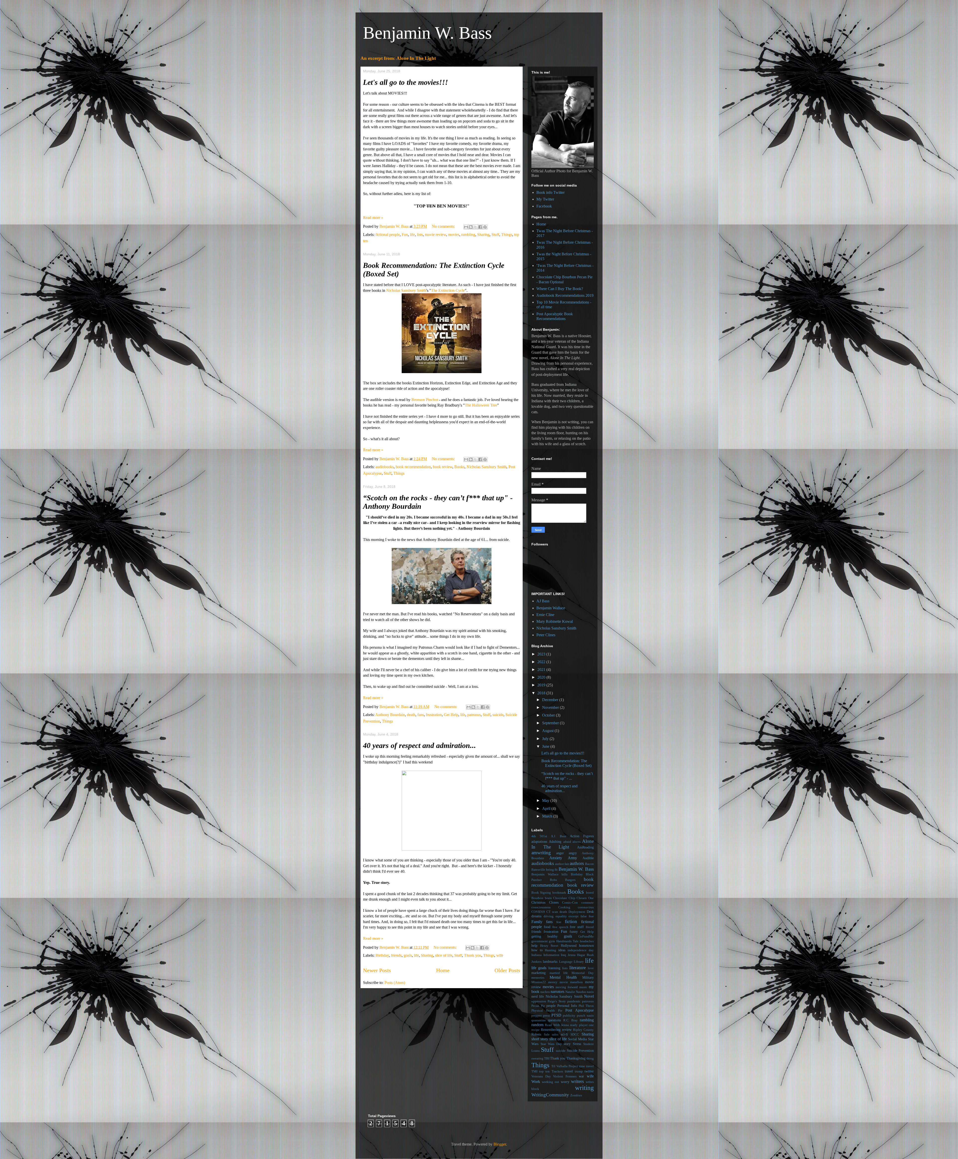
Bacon (589, 864)
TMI (534, 1071)
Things (506, 234)
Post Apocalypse (579, 1010)
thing (590, 1058)
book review (442, 467)
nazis (590, 992)
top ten (544, 1071)
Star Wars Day (551, 1044)
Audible (588, 858)
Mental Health (563, 977)
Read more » (373, 217)
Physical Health (543, 1010)
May (546, 800)
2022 (541, 662)
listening (554, 968)
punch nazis (585, 1015)
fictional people (387, 234)
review (567, 1030)
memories (537, 977)
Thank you (472, 955)
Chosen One (585, 898)
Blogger (499, 1144)
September (551, 723)
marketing (538, 973)
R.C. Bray (570, 1020)
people (551, 1006)
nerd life (537, 996)
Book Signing (541, 892)
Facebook (544, 206)
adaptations (539, 841)
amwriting (541, 852)
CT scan (552, 912)
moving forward (567, 987)
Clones (554, 902)
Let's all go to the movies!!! (405, 82)
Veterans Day (541, 1076)
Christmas (538, 902)
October (549, 715)
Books (459, 467)
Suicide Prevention (580, 1051)
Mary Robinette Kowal (554, 621)
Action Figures (582, 836)
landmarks (550, 961)
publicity (569, 1015)
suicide (497, 715)
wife (499, 955)
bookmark (559, 892)
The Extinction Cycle (448, 290)
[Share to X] (475, 226)
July (546, 739)
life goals (538, 968)
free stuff (577, 927)
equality (561, 916)
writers (577, 1081)
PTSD (556, 1015)
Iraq (563, 955)
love (591, 968)
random (537, 1025)
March (547, 816)
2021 (541, 669)
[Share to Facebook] (480, 226)
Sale (547, 1034)
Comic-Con (570, 902)
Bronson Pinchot (424, 400)
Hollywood (569, 946)
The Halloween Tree (481, 405)
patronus (474, 715)
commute (587, 902)
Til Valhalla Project (564, 1066)
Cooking (564, 907)
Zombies (576, 1095)
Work (535, 1081)
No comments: (444, 226)
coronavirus (586, 907)
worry (565, 1082)
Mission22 (538, 982)
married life (559, 973)
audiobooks (384, 467)
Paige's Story (557, 1001)
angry (573, 853)
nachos (545, 992)
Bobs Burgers (563, 880)
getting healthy (544, 936)
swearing (537, 1058)
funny (574, 932)
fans (420, 715)
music (583, 987)
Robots (536, 1034)
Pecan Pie (538, 1006)
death (411, 715)
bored (590, 892)
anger (560, 853)
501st (543, 836)
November (551, 707)
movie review (435, 234)
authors (577, 863)
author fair (562, 864)
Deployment (577, 912)
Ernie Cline (545, 615)
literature (577, 967)
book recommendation (413, 467)
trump (579, 1071)
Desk (590, 912)
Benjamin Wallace (550, 608)
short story (539, 1039)
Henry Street (549, 946)
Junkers (536, 961)
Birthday (382, 955)
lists (420, 234)
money (552, 982)
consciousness (541, 907)
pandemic (574, 1001)
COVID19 (538, 912)
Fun (405, 234)
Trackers (557, 1071)
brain (548, 898)
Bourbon (537, 898)
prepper (536, 1015)
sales (555, 1034)
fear (558, 922)
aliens (577, 841)
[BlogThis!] (470, 226)
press (546, 1015)
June (546, 746)
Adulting (555, 841)
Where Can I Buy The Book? (559, 289)
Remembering (551, 1030)
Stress (577, 1044)
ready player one (582, 1025)
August (548, 731)
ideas (561, 950)
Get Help (451, 715)
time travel (586, 1066)
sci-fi (564, 1034)
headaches (587, 941)
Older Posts (507, 970)
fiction (571, 921)
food (547, 927)
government (539, 941)
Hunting (550, 950)
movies (453, 234)
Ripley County (583, 1030)
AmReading (585, 847)
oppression (538, 1001)
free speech (560, 927)
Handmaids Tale (567, 941)
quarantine (538, 1020)
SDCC (575, 1034)
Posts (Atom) (394, 982)
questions (554, 1020)
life (412, 234)
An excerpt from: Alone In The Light (398, 58)
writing (584, 1087)
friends (396, 955)
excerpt (574, 916)
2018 (541, 693)
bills (565, 874)
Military (588, 977)
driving (549, 916)
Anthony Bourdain (390, 715)
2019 (541, 685)
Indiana (536, 955)
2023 (541, 654)
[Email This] (466, 226)
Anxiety (555, 858)
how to (537, 950)
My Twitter (545, 199)
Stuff (495, 234)
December (550, 700)
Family (536, 922)
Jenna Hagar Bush (581, 955)
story (567, 1044)
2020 (541, 677)
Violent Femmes (565, 1076)
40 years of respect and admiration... (419, 745)
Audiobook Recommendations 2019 (565, 295)
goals (408, 955)
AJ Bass (542, 601)
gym (552, 941)
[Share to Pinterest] (484, 226)
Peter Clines (545, 635)
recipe (535, 1030)
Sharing (483, 234)
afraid (567, 841)
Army (572, 858)
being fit (552, 869)
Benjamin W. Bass (427, 32)
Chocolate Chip (564, 898)
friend (590, 927)
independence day (581, 950)
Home (443, 970)
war (581, 1076)
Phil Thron (586, 1006)
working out (550, 1082)
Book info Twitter (550, 192)
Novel (589, 996)
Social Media (577, 1039)
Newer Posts (377, 970)
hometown (586, 946)
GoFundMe (586, 936)
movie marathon (571, 982)
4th (533, 836)
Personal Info (567, 1006)
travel (569, 1071)
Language (566, 961)
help (534, 946)
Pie (560, 1010)
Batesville (538, 869)
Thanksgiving (576, 1058)
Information (551, 955)
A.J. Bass (558, 836)
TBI (546, 1058)
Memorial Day (583, 973)
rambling (468, 234)
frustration (434, 715)
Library (579, 961)
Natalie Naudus (575, 992)
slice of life (443, 955)
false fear (587, 916)
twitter (589, 1071)
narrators (557, 991)
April (546, 808)
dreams (536, 916)
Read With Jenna (557, 1025)
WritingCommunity (550, 1094)
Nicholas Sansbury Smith (406, 290)
